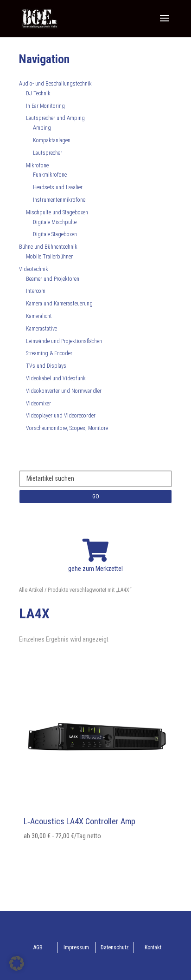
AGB (38, 947)
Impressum (76, 947)
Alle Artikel (31, 590)
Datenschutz (115, 947)
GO (95, 496)
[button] (16, 963)
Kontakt (153, 947)
